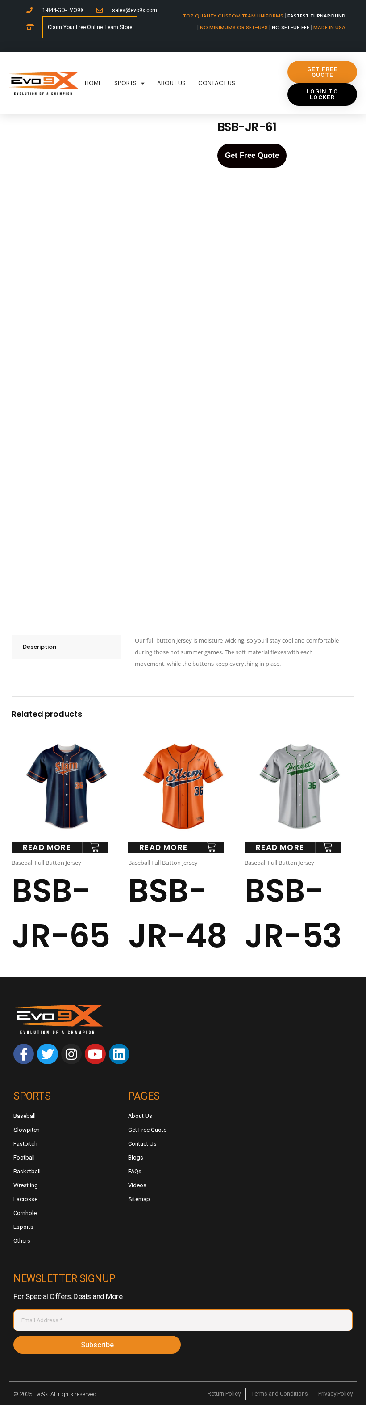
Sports (125, 83)
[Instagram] (71, 1054)
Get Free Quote (252, 155)
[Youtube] (95, 1054)
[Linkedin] (119, 1054)
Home (93, 83)
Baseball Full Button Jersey (46, 863)
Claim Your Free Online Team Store (90, 27)
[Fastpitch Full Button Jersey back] (130, 524)
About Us (171, 83)
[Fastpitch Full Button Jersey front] (130, 198)
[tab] (66, 647)
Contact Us (216, 83)
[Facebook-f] (23, 1054)
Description (39, 647)
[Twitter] (47, 1054)
